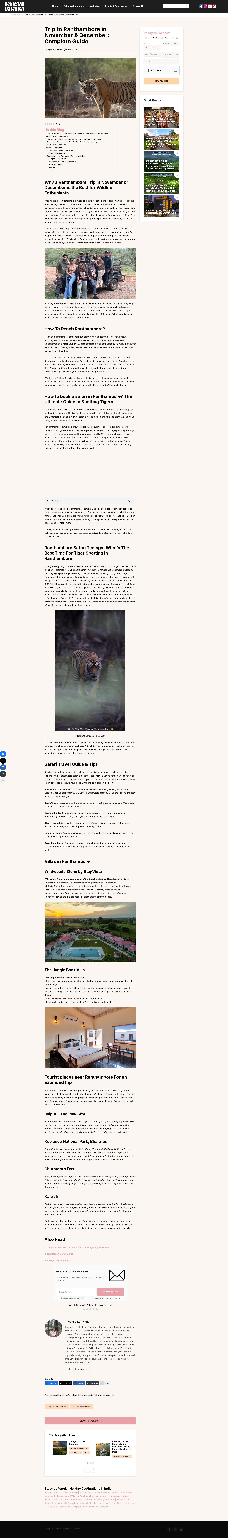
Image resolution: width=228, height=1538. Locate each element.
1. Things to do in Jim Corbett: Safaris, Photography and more (77, 1247)
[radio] (84, 1310)
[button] (87, 1463)
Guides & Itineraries (75, 1448)
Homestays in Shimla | (87, 1503)
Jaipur (20, 15)
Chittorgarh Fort (56, 164)
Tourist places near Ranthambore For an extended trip (66, 156)
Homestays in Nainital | (82, 1499)
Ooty (83, 1453)
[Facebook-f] (201, 6)
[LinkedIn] (3, 767)
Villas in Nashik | (103, 1492)
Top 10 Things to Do (57, 1406)
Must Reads (72, 1453)
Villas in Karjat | (87, 1492)
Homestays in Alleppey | (71, 1506)
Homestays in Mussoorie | (58, 1499)
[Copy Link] (3, 774)
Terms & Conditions (62, 1529)
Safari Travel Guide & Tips (56, 145)
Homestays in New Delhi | (111, 1503)
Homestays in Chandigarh (96, 1506)
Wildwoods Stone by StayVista (61, 150)
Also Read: (51, 170)
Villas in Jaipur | (63, 1496)
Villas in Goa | (119, 1492)
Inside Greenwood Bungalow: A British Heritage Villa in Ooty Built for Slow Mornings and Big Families (161, 142)
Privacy (47, 1529)
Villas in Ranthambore (54, 147)
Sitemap (77, 1529)
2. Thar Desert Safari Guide (59, 1254)
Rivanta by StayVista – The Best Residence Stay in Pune (161, 211)
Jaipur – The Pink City (58, 159)
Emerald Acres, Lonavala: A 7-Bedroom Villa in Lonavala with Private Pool (119, 1446)
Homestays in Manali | (105, 1499)
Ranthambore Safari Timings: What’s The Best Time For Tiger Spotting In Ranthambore (77, 142)
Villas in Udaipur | (53, 1492)
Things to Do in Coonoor (73, 1442)
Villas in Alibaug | (71, 1492)
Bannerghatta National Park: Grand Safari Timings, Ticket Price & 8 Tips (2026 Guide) (161, 188)
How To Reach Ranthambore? (57, 136)
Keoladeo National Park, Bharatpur (63, 161)
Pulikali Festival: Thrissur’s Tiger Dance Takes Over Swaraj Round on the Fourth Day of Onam (160, 120)
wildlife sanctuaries (81, 1406)
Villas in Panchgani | (81, 1496)
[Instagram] (205, 6)
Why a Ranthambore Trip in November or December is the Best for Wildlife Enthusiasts (77, 134)
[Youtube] (210, 6)
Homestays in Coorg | (64, 1503)
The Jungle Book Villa (58, 153)
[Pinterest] (214, 6)
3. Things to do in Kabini (57, 1260)
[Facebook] (3, 754)
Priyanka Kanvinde (77, 1321)
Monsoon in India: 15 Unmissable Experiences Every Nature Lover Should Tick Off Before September (160, 164)
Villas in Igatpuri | (100, 1496)
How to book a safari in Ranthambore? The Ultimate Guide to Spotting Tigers (74, 139)
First (145, 43)
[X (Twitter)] (3, 761)
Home (13, 15)
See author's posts (77, 1369)
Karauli (52, 167)
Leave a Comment (89, 1421)
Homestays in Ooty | (119, 1496)
